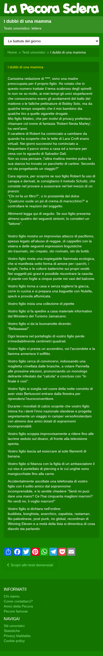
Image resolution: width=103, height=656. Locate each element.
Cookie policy (14, 641)
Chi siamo (12, 596)
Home (12, 52)
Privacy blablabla (17, 636)
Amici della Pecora (18, 606)
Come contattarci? (18, 601)
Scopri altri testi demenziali (31, 565)
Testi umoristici (33, 52)
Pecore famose (16, 611)
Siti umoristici (14, 626)
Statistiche (12, 631)
